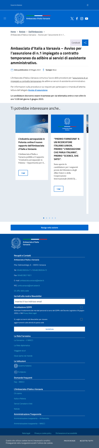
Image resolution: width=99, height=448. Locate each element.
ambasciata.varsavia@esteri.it (32, 280)
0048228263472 (40, 270)
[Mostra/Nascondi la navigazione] (4, 18)
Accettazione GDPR (23, 307)
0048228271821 (25, 275)
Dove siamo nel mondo (23, 355)
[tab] (43, 218)
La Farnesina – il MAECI (23, 340)
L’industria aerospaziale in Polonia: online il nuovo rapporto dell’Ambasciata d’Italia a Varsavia (31, 144)
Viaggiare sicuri (20, 350)
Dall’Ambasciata (35, 31)
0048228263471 (24, 270)
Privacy (25, 313)
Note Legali (33, 313)
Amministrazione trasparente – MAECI (29, 423)
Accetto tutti (86, 441)
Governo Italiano (16, 5)
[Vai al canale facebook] (76, 18)
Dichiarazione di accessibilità (66, 433)
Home (13, 31)
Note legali (26, 433)
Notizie (22, 31)
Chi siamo (18, 393)
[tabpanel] (31, 165)
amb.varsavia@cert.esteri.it (29, 285)
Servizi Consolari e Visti (23, 403)
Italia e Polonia (20, 398)
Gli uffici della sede (21, 290)
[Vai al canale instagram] (81, 18)
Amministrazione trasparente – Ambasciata (31, 418)
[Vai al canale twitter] (71, 18)
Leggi (24, 172)
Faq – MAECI (19, 381)
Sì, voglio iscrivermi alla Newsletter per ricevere (30, 319)
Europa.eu (22, 371)
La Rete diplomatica (22, 345)
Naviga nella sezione (49, 227)
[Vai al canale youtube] (86, 18)
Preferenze (70, 441)
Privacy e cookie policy (43, 433)
